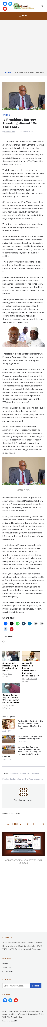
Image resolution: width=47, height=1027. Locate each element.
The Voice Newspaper (34, 779)
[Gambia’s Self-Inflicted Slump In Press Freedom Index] (11, 656)
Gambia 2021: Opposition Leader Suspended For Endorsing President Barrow (30, 669)
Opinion (6, 115)
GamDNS (14, 1021)
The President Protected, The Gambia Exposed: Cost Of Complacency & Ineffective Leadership (30, 724)
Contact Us (7, 971)
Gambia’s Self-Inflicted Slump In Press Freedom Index (10, 667)
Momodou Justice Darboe (21, 774)
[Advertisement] (23, 45)
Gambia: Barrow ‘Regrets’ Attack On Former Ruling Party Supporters (10, 699)
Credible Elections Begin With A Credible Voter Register (30, 737)
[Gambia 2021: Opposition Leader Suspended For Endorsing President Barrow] (31, 656)
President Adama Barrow (13, 779)
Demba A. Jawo (9, 131)
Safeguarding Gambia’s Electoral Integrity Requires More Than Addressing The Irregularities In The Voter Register (21, 751)
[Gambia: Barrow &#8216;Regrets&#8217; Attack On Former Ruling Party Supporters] (11, 688)
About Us (6, 968)
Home (5, 964)
